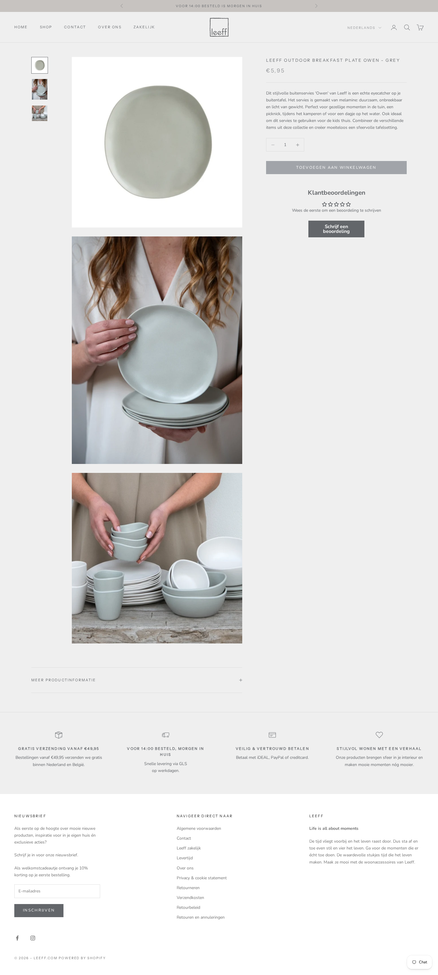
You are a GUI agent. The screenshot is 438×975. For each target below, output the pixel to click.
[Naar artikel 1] (39, 65)
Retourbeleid (188, 907)
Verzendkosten (190, 897)
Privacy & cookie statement (202, 878)
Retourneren (188, 888)
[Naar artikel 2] (39, 89)
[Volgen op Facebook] (17, 938)
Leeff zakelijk (189, 848)
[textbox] (336, 110)
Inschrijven (39, 910)
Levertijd (185, 858)
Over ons (109, 27)
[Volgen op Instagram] (33, 938)
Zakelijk (144, 27)
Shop (46, 27)
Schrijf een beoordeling (336, 229)
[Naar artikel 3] (39, 113)
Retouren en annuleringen (201, 917)
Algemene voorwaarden (199, 828)
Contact (75, 27)
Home (21, 27)
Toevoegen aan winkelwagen (336, 167)
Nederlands (361, 28)
